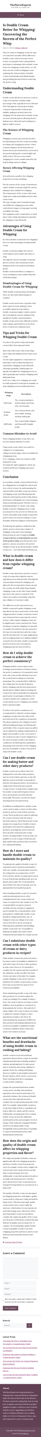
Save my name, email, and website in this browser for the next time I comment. (20, 1300)
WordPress (24, 1433)
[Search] (29, 1325)
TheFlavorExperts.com (26, 1430)
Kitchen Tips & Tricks (13, 1242)
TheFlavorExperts (20, 4)
